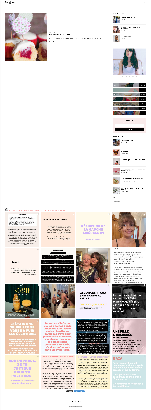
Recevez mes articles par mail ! (129, 122)
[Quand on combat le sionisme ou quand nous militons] (22, 372)
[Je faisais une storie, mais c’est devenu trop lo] (129, 265)
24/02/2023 (123, 142)
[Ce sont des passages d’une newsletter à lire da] (129, 336)
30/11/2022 (123, 162)
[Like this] (28, 40)
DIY (54, 32)
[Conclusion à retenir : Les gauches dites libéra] (93, 229)
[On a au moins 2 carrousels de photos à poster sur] (58, 301)
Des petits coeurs (126, 36)
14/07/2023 (123, 38)
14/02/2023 (123, 153)
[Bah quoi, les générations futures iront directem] (58, 372)
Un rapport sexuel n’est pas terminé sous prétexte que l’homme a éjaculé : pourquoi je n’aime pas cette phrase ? (132, 180)
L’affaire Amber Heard (127, 140)
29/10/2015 (123, 30)
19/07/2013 (50, 32)
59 (132, 63)
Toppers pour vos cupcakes (59, 35)
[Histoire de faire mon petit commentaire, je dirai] (129, 229)
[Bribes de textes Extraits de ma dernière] (58, 229)
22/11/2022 (123, 172)
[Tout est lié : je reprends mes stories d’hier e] (129, 301)
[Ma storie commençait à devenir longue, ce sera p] (22, 229)
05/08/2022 (123, 191)
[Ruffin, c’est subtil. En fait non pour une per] (58, 265)
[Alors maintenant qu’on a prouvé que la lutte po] (58, 336)
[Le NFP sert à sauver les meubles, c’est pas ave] (93, 336)
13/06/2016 (128, 63)
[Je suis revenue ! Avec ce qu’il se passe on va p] (22, 301)
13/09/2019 (123, 19)
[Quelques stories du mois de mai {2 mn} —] (93, 372)
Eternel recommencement (128, 17)
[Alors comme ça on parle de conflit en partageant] (129, 372)
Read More (52, 41)
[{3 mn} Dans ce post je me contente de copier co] (93, 301)
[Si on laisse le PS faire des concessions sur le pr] (22, 336)
